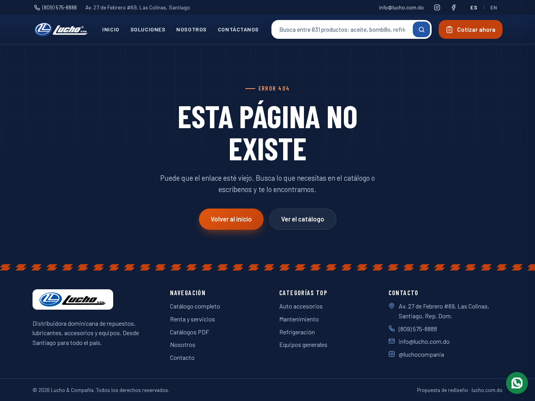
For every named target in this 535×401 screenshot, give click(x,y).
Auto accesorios (301, 306)
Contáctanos (238, 29)
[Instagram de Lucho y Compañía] (437, 7)
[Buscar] (421, 29)
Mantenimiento (299, 319)
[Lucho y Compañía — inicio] (61, 29)
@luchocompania (421, 354)
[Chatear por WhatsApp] (517, 383)
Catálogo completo (195, 306)
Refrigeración (297, 332)
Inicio (110, 29)
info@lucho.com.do (401, 7)
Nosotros (191, 29)
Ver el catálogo (302, 219)
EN (493, 7)
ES (473, 7)
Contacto (182, 357)
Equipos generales (303, 344)
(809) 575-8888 (59, 7)
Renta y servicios (192, 319)
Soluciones (148, 29)
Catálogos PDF (189, 332)
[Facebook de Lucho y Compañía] (453, 7)
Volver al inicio (231, 219)
